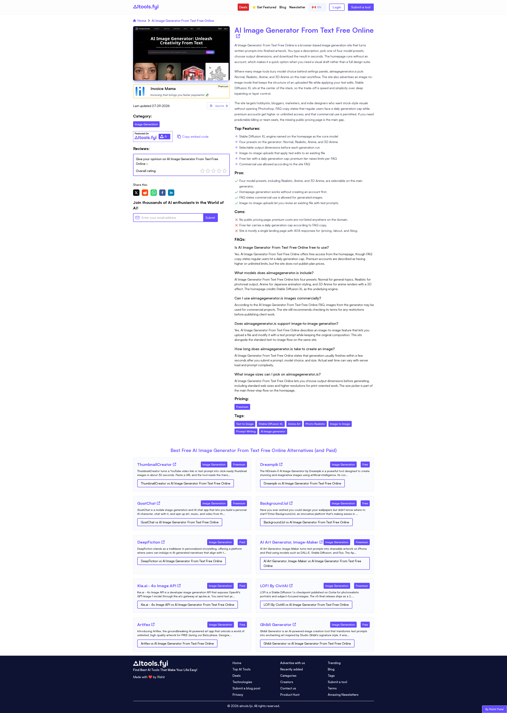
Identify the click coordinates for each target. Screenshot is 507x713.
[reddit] (145, 192)
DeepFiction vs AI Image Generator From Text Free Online (181, 561)
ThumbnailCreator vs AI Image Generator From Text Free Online (185, 483)
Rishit (161, 677)
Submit (210, 218)
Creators (286, 682)
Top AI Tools (242, 669)
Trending (334, 663)
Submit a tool (361, 7)
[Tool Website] (174, 464)
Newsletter (297, 7)
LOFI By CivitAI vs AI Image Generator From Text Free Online (306, 605)
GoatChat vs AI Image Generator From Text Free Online (180, 522)
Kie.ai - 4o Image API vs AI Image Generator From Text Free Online (187, 605)
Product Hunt (289, 695)
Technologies (242, 682)
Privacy (238, 695)
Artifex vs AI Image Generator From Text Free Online (177, 643)
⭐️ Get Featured (264, 7)
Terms (332, 688)
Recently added (291, 669)
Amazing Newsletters (343, 695)
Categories (288, 676)
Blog (282, 7)
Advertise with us (292, 663)
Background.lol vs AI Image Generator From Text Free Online (306, 522)
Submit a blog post (246, 688)
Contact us (288, 688)
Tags (331, 676)
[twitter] (136, 192)
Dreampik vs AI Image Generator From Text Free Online (302, 483)
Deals (243, 7)
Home (141, 21)
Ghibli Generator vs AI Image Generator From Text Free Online (307, 643)
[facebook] (162, 192)
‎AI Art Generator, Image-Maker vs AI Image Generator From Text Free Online (312, 563)
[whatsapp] (154, 192)
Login (337, 7)
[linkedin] (171, 192)
